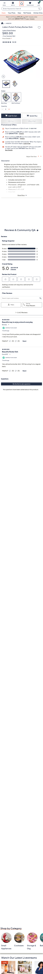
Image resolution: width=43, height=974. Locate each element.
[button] (4, 4)
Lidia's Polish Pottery (9, 30)
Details (21, 133)
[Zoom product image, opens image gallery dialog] (3, 76)
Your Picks (11, 13)
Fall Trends (27, 13)
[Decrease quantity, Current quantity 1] (2, 109)
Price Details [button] (6, 38)
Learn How (26, 143)
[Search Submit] (39, 8)
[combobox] (19, 9)
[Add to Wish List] (39, 27)
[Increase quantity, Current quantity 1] (9, 109)
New (19, 13)
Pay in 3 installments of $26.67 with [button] (16, 128)
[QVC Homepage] (2, 23)
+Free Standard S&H (8, 36)
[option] (21, 18)
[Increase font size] (38, 156)
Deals (4, 13)
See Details (8, 150)
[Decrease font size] (41, 156)
